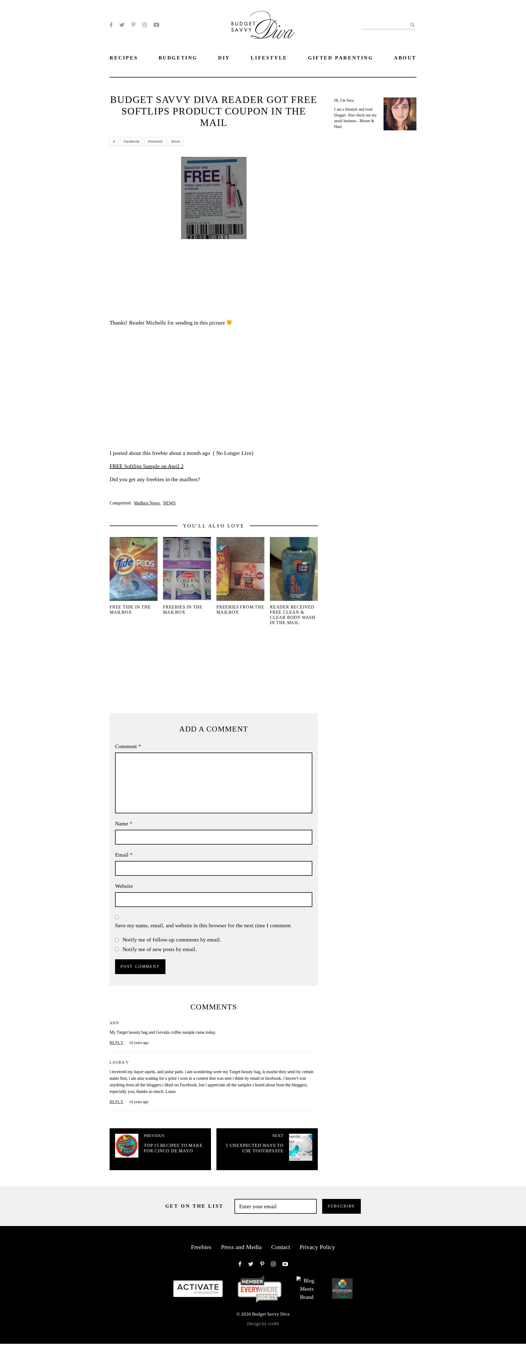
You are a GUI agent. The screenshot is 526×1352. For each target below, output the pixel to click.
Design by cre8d (263, 1323)
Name (123, 823)
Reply (117, 1043)
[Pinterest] (133, 25)
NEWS (169, 503)
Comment (128, 746)
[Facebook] (111, 25)
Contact (280, 1247)
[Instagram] (144, 25)
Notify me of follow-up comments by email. (171, 940)
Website (124, 886)
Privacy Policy (317, 1247)
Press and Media (241, 1247)
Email (124, 855)
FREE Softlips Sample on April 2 (147, 466)
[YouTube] (156, 25)
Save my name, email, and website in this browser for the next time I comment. (203, 925)
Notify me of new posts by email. (159, 949)
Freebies (201, 1247)
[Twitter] (122, 25)
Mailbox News (147, 503)
